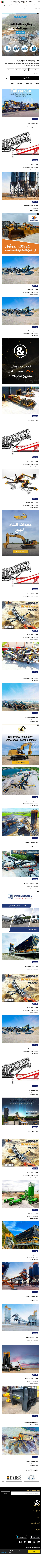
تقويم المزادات (25, 5)
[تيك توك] (19, 1542)
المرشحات (23, 78)
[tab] (37, 83)
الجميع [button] (37, 83)
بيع (4, 5)
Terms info (3, 1552)
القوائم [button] (12, 83)
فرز (6, 78)
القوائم (17, 5)
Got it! (34, 1551)
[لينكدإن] (37, 1542)
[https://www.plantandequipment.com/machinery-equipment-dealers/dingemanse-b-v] (20, 911)
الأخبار (10, 5)
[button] (20, 1511)
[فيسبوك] (28, 1542)
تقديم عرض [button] (20, 83)
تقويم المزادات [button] (29, 83)
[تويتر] (33, 1542)
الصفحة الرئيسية (35, 5)
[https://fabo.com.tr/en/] (25, 1478)
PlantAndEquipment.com (31, 1547)
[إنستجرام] (23, 1542)
